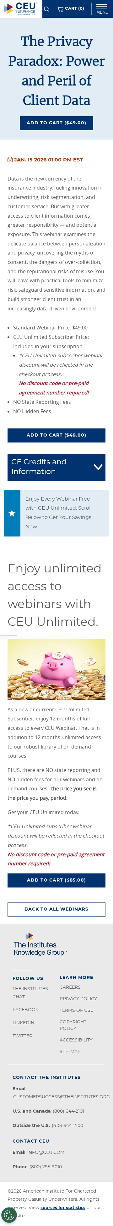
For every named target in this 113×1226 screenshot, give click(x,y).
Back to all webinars (56, 909)
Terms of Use (76, 1010)
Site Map (70, 1052)
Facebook (26, 1010)
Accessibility (76, 1040)
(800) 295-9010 (46, 1167)
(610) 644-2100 (67, 1126)
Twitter (22, 1036)
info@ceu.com (45, 1152)
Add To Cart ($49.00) (60, 121)
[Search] (46, 9)
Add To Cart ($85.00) (59, 882)
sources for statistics (62, 1207)
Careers (70, 987)
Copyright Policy (73, 1025)
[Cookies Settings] (9, 1215)
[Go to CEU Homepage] (21, 9)
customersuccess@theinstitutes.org (61, 1097)
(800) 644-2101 (68, 1111)
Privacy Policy (78, 999)
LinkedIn (23, 1023)
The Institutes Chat (30, 993)
